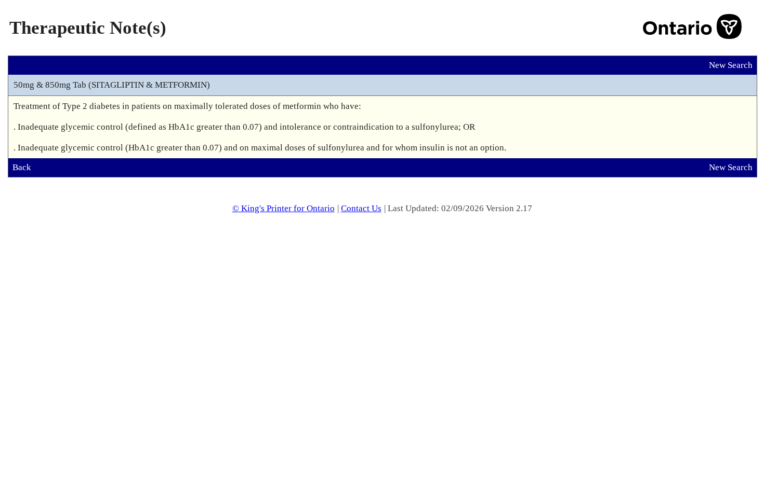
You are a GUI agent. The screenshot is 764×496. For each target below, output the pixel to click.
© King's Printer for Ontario (283, 208)
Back (21, 167)
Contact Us (361, 208)
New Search (731, 65)
